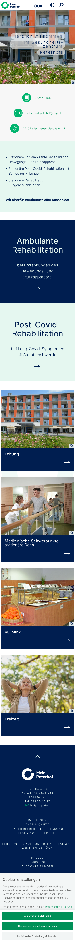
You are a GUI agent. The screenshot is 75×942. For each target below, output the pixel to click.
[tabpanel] (37, 43)
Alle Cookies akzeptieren (37, 915)
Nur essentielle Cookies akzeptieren (37, 925)
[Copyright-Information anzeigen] (73, 82)
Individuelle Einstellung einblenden (37, 936)
